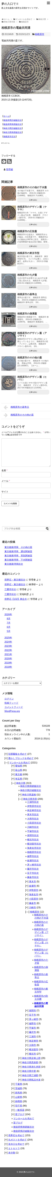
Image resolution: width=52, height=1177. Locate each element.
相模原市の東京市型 (28, 253)
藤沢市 (32, 1032)
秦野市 (32, 1023)
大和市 (32, 1045)
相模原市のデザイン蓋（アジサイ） (32, 334)
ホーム (6, 116)
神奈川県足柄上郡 (31, 1058)
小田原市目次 (34, 823)
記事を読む (33, 200)
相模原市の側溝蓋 (27, 313)
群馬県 (18, 1093)
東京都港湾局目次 (13, 564)
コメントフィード (13, 707)
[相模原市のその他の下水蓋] (8, 193)
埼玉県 (18, 779)
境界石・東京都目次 (14, 579)
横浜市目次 (33, 839)
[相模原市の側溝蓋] (8, 319)
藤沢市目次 (33, 869)
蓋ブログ (19, 1114)
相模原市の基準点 (27, 294)
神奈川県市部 (30, 799)
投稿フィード (11, 703)
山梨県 (18, 1097)
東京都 (18, 774)
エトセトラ (14, 1148)
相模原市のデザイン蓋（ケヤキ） (32, 208)
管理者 (9, 169)
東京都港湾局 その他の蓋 (18, 547)
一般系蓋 (19, 1110)
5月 (8, 631)
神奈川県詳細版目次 (12, 128)
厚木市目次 (33, 814)
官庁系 (18, 1105)
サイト (4, 491)
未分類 (11, 1152)
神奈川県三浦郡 (30, 1075)
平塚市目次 (33, 831)
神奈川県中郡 (29, 1071)
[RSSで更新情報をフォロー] (9, 161)
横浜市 (32, 1054)
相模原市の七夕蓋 (27, 274)
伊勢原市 (33, 890)
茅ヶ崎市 (33, 1019)
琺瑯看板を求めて (17, 754)
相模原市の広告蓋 (27, 231)
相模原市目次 (9, 136)
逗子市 (32, 1015)
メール (5, 481)
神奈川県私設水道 (31, 1080)
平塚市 (32, 1028)
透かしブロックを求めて (21, 758)
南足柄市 (33, 1041)
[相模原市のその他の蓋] (8, 363)
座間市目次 (33, 835)
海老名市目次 (34, 848)
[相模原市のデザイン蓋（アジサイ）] (8, 339)
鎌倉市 (32, 903)
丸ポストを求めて (17, 1140)
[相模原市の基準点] (8, 300)
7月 (8, 623)
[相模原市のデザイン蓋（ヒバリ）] (8, 383)
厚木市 (32, 881)
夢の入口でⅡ (10, 3)
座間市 (32, 1010)
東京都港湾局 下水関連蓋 (18, 560)
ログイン (9, 699)
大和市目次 (33, 818)
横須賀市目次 (34, 844)
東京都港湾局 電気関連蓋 (18, 555)
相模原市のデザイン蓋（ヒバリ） (32, 378)
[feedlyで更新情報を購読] (3, 161)
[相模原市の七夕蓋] (8, 281)
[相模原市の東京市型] (8, 259)
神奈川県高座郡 (30, 1062)
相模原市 (39, 34)
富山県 (18, 770)
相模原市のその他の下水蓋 (32, 187)
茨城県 (18, 1088)
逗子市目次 (33, 873)
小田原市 (33, 899)
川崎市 (32, 907)
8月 (8, 618)
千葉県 (18, 1084)
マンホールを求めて (19, 762)
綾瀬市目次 (33, 860)
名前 (4, 470)
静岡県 (18, 1101)
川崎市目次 (33, 827)
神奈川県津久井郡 (31, 1067)
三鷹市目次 (10, 589)
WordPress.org (12, 711)
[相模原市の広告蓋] (8, 237)
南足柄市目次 (34, 810)
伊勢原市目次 (34, 806)
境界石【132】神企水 (15, 599)
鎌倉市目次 (33, 877)
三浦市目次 (33, 802)
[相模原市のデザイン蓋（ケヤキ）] (8, 213)
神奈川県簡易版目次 (12, 132)
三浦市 (32, 1036)
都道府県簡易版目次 (12, 124)
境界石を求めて (16, 1135)
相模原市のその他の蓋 (29, 357)
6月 (8, 627)
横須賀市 (33, 1049)
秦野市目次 (33, 856)
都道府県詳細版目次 (12, 120)
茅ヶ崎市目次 (34, 864)
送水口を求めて (16, 1144)
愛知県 (18, 766)
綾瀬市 (32, 886)
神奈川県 (20, 783)
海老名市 (33, 894)
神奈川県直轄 (29, 794)
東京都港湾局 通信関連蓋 (18, 551)
